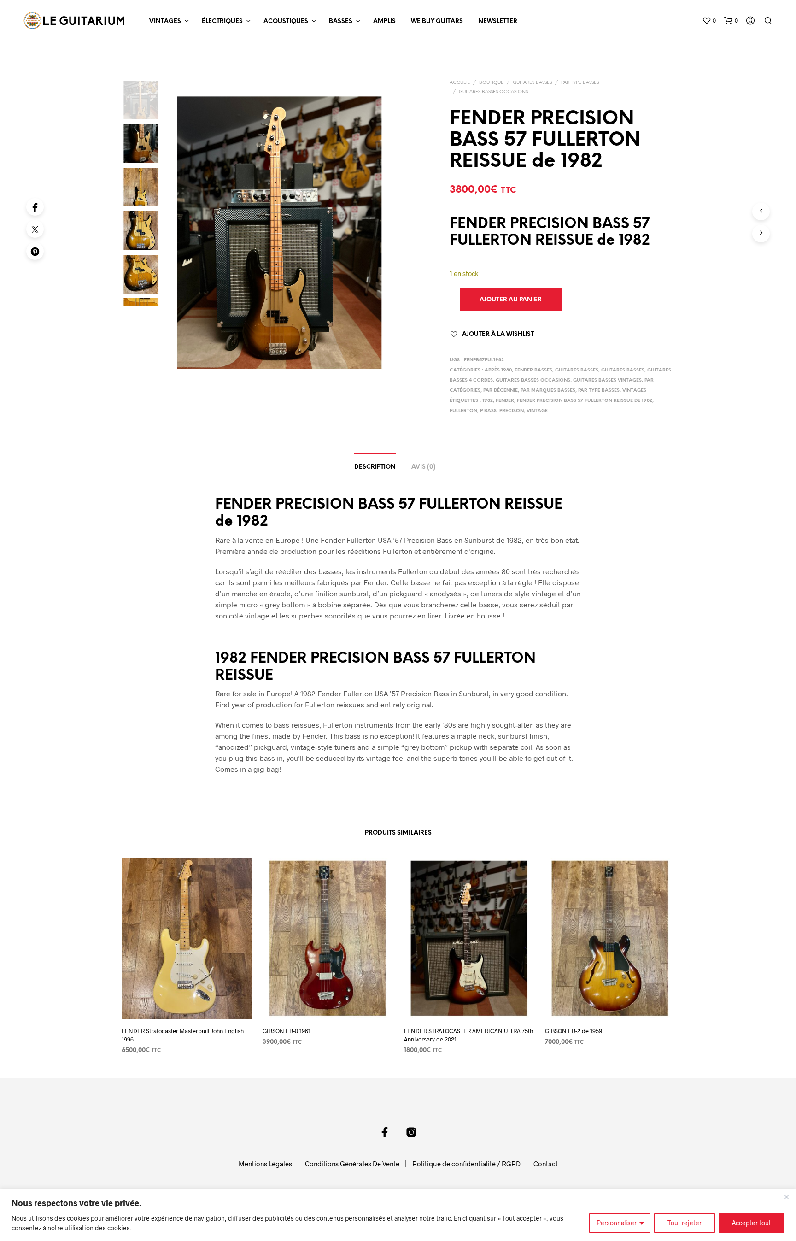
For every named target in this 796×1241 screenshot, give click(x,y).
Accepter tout (751, 1223)
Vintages (165, 21)
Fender (505, 400)
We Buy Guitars (437, 21)
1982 (487, 400)
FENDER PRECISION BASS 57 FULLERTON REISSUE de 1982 (584, 400)
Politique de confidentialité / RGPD (466, 1163)
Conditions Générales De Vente (352, 1163)
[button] (709, 20)
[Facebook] (35, 207)
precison (511, 410)
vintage (537, 410)
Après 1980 (498, 370)
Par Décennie (500, 390)
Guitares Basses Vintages (607, 380)
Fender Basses (533, 370)
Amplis (384, 21)
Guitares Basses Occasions (493, 91)
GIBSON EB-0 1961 (286, 1031)
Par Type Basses (580, 82)
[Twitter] (35, 229)
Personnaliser (617, 1223)
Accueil (460, 82)
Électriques (222, 21)
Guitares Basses (532, 82)
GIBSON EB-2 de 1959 (573, 1031)
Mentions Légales (265, 1163)
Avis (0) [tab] (423, 467)
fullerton (463, 410)
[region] (398, 1215)
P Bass (488, 410)
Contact (545, 1163)
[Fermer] (786, 1196)
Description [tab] (375, 467)
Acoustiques (285, 21)
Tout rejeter (684, 1223)
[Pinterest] (35, 251)
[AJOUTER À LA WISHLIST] (186, 1002)
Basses (340, 21)
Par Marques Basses (548, 390)
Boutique (491, 82)
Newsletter (497, 21)
